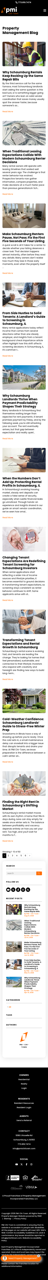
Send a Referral (24, 1120)
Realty (24, 1083)
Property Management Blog (20, 30)
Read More (7, 111)
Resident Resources (24, 1103)
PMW (39, 1216)
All (10, 1007)
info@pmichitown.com (24, 1148)
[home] (9, 10)
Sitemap (7, 1218)
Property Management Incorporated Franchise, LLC (28, 1197)
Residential (24, 1079)
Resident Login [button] (24, 1107)
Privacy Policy (20, 1218)
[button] (8, 890)
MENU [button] (44, 10)
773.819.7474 (24, 2)
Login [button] (24, 1088)
